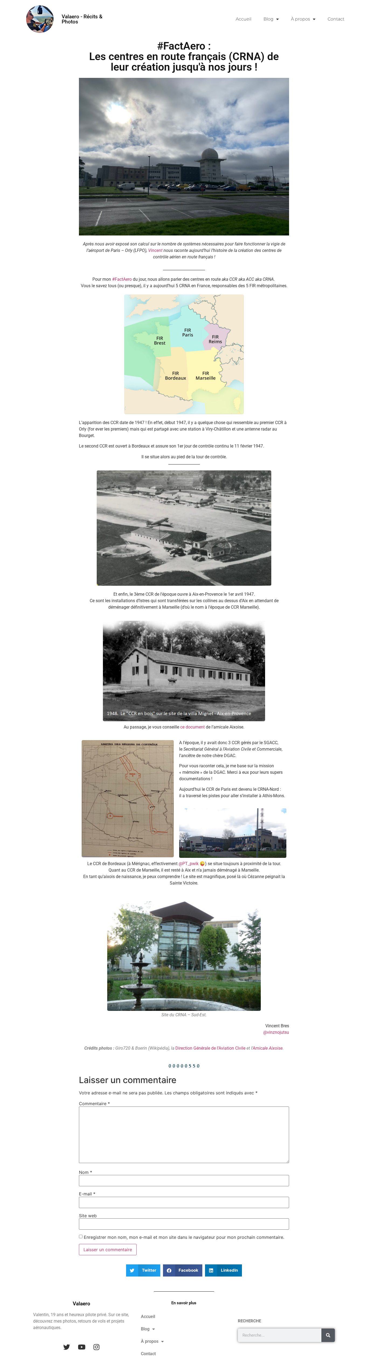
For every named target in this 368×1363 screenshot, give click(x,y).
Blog (268, 19)
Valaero (81, 1303)
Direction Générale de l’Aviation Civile (210, 1048)
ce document (192, 727)
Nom (85, 1172)
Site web (88, 1215)
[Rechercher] (328, 1335)
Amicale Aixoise (268, 1048)
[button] (143, 1270)
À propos (300, 19)
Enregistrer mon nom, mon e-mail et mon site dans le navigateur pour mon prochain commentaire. (184, 1237)
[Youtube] (81, 1347)
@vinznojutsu (276, 1032)
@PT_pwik (189, 863)
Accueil (243, 19)
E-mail (87, 1194)
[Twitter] (67, 1347)
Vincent (155, 250)
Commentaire (94, 1103)
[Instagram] (96, 1347)
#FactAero (122, 279)
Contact (336, 19)
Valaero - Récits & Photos (82, 19)
